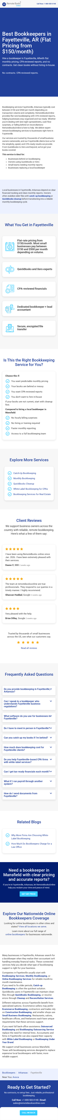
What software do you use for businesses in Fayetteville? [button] (27, 717)
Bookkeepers (8, 1072)
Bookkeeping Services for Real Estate (32, 494)
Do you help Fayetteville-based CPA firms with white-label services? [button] (26, 761)
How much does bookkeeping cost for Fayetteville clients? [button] (24, 748)
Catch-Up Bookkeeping (24, 473)
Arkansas (23, 1072)
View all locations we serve (32, 926)
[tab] (29, 690)
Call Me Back (28, 1113)
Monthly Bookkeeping (24, 478)
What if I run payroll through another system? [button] (23, 782)
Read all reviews (29, 648)
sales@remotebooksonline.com (29, 1103)
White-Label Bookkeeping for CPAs (30, 489)
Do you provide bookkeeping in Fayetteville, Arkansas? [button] (27, 690)
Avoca (16, 1077)
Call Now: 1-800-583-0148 (46, 4)
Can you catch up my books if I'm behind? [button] (26, 737)
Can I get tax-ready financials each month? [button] (27, 771)
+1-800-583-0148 (30, 1100)
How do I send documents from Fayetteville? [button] (20, 795)
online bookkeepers (15, 934)
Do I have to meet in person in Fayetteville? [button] (27, 728)
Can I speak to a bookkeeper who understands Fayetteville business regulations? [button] (22, 704)
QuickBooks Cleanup (23, 483)
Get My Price (29, 894)
